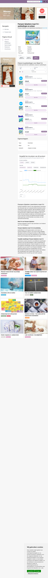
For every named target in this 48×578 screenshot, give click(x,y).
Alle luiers (6, 29)
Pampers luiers (7, 32)
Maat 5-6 (29, 51)
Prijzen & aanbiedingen (8, 42)
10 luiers (21, 162)
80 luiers (32, 162)
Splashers (29, 49)
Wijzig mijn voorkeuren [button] (33, 573)
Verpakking (36, 67)
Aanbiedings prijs (43, 167)
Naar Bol (35, 134)
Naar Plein (36, 84)
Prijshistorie (7, 47)
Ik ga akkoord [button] (31, 571)
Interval (21, 194)
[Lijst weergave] (22, 72)
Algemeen (7, 39)
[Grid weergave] (20, 72)
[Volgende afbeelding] (34, 45)
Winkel (21, 67)
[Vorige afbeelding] (31, 45)
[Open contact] (44, 1)
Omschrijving (7, 49)
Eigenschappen (8, 45)
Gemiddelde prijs (22, 167)
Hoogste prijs (36, 167)
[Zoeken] (41, 1)
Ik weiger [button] (38, 571)
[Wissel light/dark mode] (47, 1)
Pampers (29, 47)
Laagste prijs (29, 167)
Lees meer (45, 28)
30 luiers (27, 162)
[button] (46, 1)
